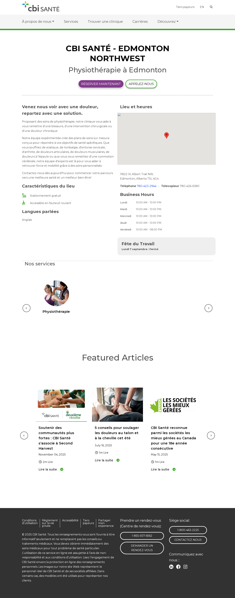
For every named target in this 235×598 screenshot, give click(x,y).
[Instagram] (186, 566)
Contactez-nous (188, 539)
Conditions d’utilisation (30, 522)
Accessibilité (70, 520)
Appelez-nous (141, 84)
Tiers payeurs (185, 7)
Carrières (140, 21)
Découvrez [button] (166, 21)
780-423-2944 (147, 186)
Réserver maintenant (101, 84)
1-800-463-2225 (188, 530)
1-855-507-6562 (142, 535)
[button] (166, 135)
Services (71, 21)
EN (202, 7)
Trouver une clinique (105, 21)
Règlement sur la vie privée (50, 523)
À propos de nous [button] (36, 21)
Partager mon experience (106, 523)
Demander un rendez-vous (142, 548)
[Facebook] (179, 566)
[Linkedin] (172, 566)
